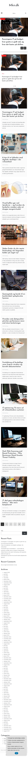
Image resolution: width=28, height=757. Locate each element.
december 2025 (7, 581)
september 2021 (8, 663)
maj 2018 (6, 724)
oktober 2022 (7, 640)
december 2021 (7, 657)
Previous (22, 48)
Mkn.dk (14, 5)
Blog (4, 20)
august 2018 (7, 720)
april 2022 (6, 650)
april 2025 (6, 591)
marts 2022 (6, 652)
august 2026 (7, 572)
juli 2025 (6, 586)
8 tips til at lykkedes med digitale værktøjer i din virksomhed (12, 41)
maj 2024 (6, 609)
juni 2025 (6, 588)
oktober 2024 (7, 600)
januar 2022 (6, 656)
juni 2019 (6, 710)
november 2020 (7, 680)
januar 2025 (6, 595)
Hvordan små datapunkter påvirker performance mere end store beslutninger (13, 321)
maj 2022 (6, 649)
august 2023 (7, 623)
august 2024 (7, 603)
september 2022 (8, 642)
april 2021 (6, 671)
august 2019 (7, 706)
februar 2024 (7, 614)
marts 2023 (6, 631)
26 (19, 524)
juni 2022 (6, 647)
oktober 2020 (7, 682)
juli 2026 (6, 574)
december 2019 (7, 699)
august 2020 (7, 685)
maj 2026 (6, 577)
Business (6, 740)
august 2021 (7, 664)
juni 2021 (6, 668)
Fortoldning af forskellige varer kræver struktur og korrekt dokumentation (12, 365)
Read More (8, 48)
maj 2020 (6, 691)
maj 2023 (6, 628)
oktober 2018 (7, 717)
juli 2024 (6, 605)
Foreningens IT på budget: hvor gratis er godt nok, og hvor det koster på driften (12, 79)
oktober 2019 (7, 703)
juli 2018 (6, 722)
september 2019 (8, 704)
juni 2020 (6, 689)
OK (16, 753)
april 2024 (6, 610)
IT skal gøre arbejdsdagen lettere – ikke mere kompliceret (13, 503)
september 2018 (8, 718)
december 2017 (7, 725)
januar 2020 (6, 697)
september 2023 (8, 621)
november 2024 (7, 598)
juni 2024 (6, 607)
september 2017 (8, 729)
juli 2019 (6, 708)
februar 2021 (7, 675)
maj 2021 (6, 670)
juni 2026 (6, 576)
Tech (5, 743)
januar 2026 (6, 579)
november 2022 (7, 638)
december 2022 (7, 637)
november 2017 (7, 727)
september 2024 (8, 602)
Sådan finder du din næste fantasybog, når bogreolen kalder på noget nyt (13, 251)
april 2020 (6, 692)
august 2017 (7, 731)
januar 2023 (6, 635)
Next (25, 48)
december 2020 (7, 678)
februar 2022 (7, 654)
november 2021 (7, 659)
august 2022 (7, 644)
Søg (2, 530)
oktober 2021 (7, 661)
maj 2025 (6, 589)
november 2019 (7, 701)
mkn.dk (7, 22)
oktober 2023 (7, 619)
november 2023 (7, 617)
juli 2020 (6, 687)
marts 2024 (6, 612)
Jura (5, 742)
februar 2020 (7, 696)
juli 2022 (6, 645)
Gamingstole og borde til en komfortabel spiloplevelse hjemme (13, 296)
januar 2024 (6, 616)
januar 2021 (6, 677)
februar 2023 (7, 633)
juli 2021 (6, 666)
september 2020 (8, 684)
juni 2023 (6, 626)
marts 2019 (6, 713)
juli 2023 (6, 624)
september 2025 (8, 583)
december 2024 (7, 596)
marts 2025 (6, 593)
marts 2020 (6, 694)
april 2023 (6, 630)
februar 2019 (7, 715)
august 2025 (7, 584)
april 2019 (6, 711)
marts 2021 (6, 673)
